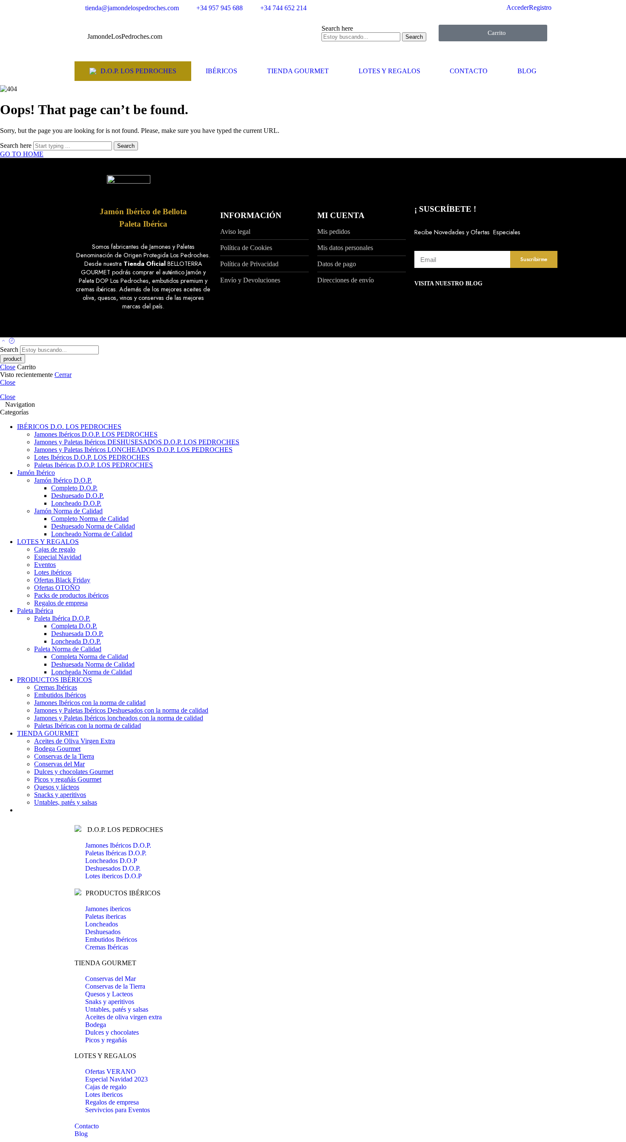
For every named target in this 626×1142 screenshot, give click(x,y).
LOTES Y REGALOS (389, 71)
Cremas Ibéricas (55, 687)
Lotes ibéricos (53, 572)
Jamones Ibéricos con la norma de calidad (90, 702)
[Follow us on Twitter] (77, 329)
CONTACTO (469, 71)
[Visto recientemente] (12, 341)
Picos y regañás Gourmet (67, 779)
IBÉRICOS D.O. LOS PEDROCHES (69, 426)
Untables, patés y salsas (65, 802)
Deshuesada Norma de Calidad (93, 664)
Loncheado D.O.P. (76, 503)
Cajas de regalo (54, 549)
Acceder (517, 7)
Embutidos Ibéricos (60, 695)
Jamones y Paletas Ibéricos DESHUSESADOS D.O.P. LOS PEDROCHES (136, 442)
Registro (540, 7)
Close (7, 367)
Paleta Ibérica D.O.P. (62, 618)
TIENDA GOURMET (298, 71)
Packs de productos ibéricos (71, 595)
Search (414, 37)
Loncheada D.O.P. (76, 641)
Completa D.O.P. (74, 626)
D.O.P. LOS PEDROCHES (138, 71)
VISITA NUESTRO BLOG (448, 283)
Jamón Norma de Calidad (68, 511)
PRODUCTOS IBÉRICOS (54, 679)
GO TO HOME (21, 154)
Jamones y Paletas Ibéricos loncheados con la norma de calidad (118, 718)
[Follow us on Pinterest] (87, 329)
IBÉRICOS (221, 71)
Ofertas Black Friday (62, 580)
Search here (337, 28)
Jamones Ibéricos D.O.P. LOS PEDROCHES (96, 434)
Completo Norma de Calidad (90, 518)
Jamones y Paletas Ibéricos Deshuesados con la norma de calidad (121, 710)
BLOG (527, 71)
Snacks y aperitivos (60, 794)
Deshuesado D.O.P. (77, 495)
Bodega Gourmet (57, 748)
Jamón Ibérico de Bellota (143, 211)
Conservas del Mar (59, 764)
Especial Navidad (57, 557)
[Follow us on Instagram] (92, 329)
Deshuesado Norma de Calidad (93, 526)
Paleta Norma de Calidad (67, 649)
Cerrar (63, 374)
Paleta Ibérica (143, 223)
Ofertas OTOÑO (57, 587)
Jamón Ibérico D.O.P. (63, 480)
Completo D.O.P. (74, 488)
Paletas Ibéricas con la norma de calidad (87, 725)
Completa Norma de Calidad (89, 656)
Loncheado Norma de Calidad (91, 534)
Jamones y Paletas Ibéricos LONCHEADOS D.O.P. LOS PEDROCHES (133, 449)
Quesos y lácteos (56, 787)
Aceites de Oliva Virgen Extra (74, 741)
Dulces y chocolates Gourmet (73, 771)
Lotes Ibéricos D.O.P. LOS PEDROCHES (91, 457)
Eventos (45, 564)
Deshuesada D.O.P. (77, 633)
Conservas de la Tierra (64, 756)
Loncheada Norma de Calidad (91, 672)
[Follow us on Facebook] (82, 329)
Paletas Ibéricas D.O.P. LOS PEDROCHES (93, 465)
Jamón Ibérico (36, 472)
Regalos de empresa (61, 603)
